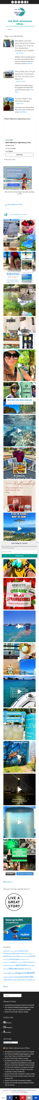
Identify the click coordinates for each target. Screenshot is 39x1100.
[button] (19, 543)
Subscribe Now (19, 556)
